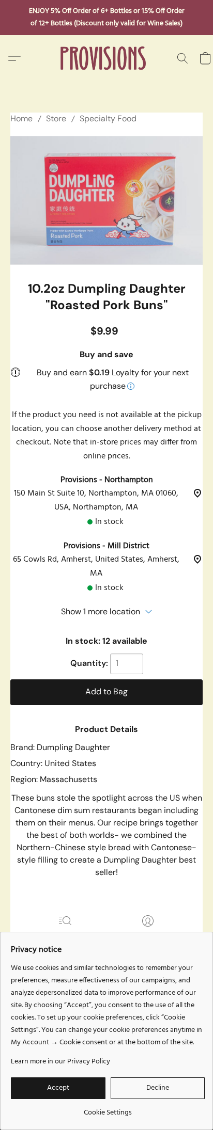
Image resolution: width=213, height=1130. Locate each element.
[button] (106, 58)
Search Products (65, 935)
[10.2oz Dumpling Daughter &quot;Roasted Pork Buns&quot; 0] (106, 200)
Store (56, 118)
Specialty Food (108, 118)
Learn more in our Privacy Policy (60, 1062)
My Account (148, 935)
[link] (108, 1109)
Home (21, 118)
